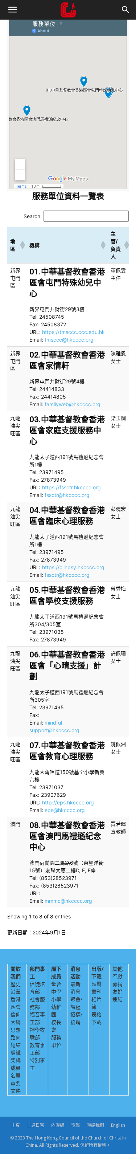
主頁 (15, 1125)
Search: (33, 216)
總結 (16, 1044)
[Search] (126, 10)
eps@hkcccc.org (65, 810)
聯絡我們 (95, 1125)
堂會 (56, 983)
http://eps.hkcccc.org (68, 802)
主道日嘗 (35, 1125)
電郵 (75, 1125)
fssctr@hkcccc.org (67, 495)
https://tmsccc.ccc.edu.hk (73, 332)
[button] (12, 10)
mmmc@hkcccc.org (68, 901)
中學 (56, 991)
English (118, 1125)
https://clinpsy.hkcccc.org (73, 567)
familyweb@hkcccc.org (72, 404)
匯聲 (96, 983)
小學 (56, 999)
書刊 (96, 991)
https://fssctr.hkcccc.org (71, 487)
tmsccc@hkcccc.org (69, 340)
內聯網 (57, 1125)
